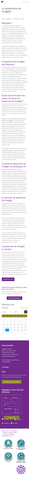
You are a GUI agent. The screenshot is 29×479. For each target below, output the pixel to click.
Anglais (17, 409)
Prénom (6, 397)
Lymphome (8, 19)
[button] (27, 1)
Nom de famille (15, 397)
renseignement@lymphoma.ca (9, 356)
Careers (5, 367)
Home (3, 19)
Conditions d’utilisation (8, 434)
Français (17, 412)
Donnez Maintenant (12, 382)
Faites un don (5, 431)
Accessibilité (13, 431)
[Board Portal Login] (21, 476)
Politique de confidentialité (9, 432)
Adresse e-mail (6, 404)
